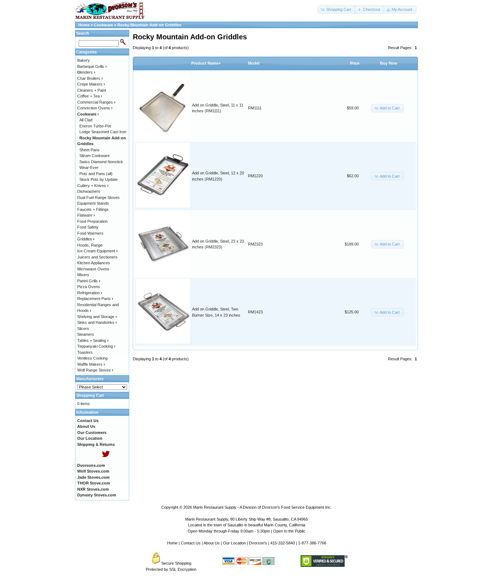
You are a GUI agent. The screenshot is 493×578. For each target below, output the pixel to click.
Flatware (86, 215)
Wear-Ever (89, 167)
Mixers (83, 275)
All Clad (85, 120)
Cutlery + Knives (93, 185)
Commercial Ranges (96, 102)
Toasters (85, 352)
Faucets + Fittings (93, 209)
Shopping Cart (90, 395)
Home (84, 25)
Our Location (234, 543)
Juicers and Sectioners (97, 257)
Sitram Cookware (94, 155)
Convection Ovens (95, 108)
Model (253, 63)
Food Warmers (90, 233)
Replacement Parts (95, 298)
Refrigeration (89, 293)
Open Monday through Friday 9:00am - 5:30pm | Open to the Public (246, 531)
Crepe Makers (91, 84)
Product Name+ (206, 63)
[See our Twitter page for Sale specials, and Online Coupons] (105, 459)
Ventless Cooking (92, 358)
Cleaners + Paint (91, 90)
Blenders (86, 72)
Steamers (85, 334)
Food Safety (88, 227)
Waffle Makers (91, 364)
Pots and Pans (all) (96, 173)
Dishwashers (88, 191)
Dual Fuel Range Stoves (98, 197)
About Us (212, 543)
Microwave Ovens (93, 269)
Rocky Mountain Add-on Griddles (149, 25)
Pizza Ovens (88, 286)
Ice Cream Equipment (97, 251)
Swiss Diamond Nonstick (101, 162)
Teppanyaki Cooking (96, 346)
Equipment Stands (93, 203)
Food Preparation (92, 221)
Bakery (83, 60)
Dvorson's (258, 543)
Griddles (86, 239)
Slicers (83, 328)
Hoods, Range (89, 245)
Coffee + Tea (89, 96)
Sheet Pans (89, 150)
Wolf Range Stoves (95, 370)
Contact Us (191, 543)
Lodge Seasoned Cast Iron (102, 132)
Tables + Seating (93, 340)
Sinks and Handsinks (97, 322)
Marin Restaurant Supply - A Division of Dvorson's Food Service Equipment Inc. (262, 507)
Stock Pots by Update (98, 179)
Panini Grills (88, 281)
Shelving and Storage (97, 316)
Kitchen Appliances (93, 263)
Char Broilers (90, 78)
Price (354, 63)
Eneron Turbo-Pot (95, 126)
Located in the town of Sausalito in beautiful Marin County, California (246, 525)
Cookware (103, 25)
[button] (336, 9)
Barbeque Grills (92, 66)
